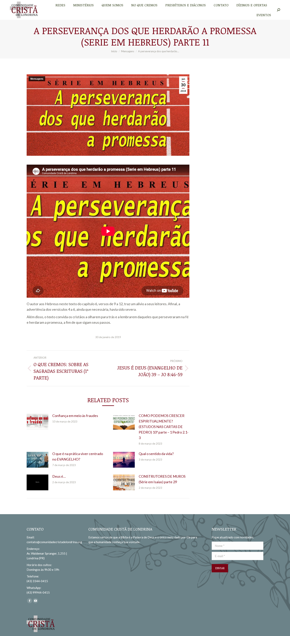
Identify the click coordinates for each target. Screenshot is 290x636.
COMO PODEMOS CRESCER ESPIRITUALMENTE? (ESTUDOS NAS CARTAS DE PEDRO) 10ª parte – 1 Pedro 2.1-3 (163, 426)
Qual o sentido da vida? (156, 453)
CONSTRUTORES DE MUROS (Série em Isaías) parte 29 (162, 479)
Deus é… (59, 476)
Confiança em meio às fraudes (75, 415)
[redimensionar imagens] (37, 422)
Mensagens (36, 78)
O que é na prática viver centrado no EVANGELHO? (77, 456)
